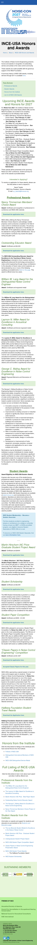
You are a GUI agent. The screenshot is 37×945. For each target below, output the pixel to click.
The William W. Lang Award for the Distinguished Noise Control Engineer (17, 787)
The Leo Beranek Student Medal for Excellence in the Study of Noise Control (20, 829)
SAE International (7, 917)
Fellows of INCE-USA (12, 752)
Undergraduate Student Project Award (17, 839)
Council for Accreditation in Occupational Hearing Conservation (18, 910)
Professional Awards (10, 86)
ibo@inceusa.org (7, 934)
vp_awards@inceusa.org (21, 191)
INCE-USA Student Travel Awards (15, 851)
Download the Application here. (13, 715)
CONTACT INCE (7, 924)
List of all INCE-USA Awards (13, 95)
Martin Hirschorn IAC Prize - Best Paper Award (20, 797)
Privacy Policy (7, 942)
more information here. (13, 535)
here (24, 75)
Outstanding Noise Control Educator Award (18, 800)
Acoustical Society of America (11, 906)
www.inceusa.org (8, 495)
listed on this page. (25, 270)
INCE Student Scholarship (13, 856)
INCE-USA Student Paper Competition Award (19, 842)
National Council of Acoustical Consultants (16, 914)
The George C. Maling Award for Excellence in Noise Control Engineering (19, 804)
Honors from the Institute (12, 92)
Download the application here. (13, 292)
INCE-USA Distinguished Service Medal (17, 760)
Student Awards (9, 89)
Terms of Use (15, 942)
